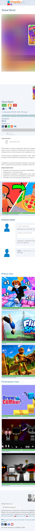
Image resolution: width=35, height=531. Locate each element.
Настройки (21, 520)
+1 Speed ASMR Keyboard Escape (10, 309)
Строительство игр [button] (22, 116)
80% (4, 105)
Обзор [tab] (10, 133)
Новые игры (7, 273)
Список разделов (8, 516)
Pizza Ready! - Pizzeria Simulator (10, 214)
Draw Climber (5, 417)
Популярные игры (10, 381)
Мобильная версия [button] (10, 507)
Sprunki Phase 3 (6, 451)
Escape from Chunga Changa (9, 377)
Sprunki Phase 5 (6, 485)
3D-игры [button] (13, 116)
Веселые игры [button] (6, 116)
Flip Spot (4, 343)
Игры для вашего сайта (10, 520)
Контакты (4, 521)
